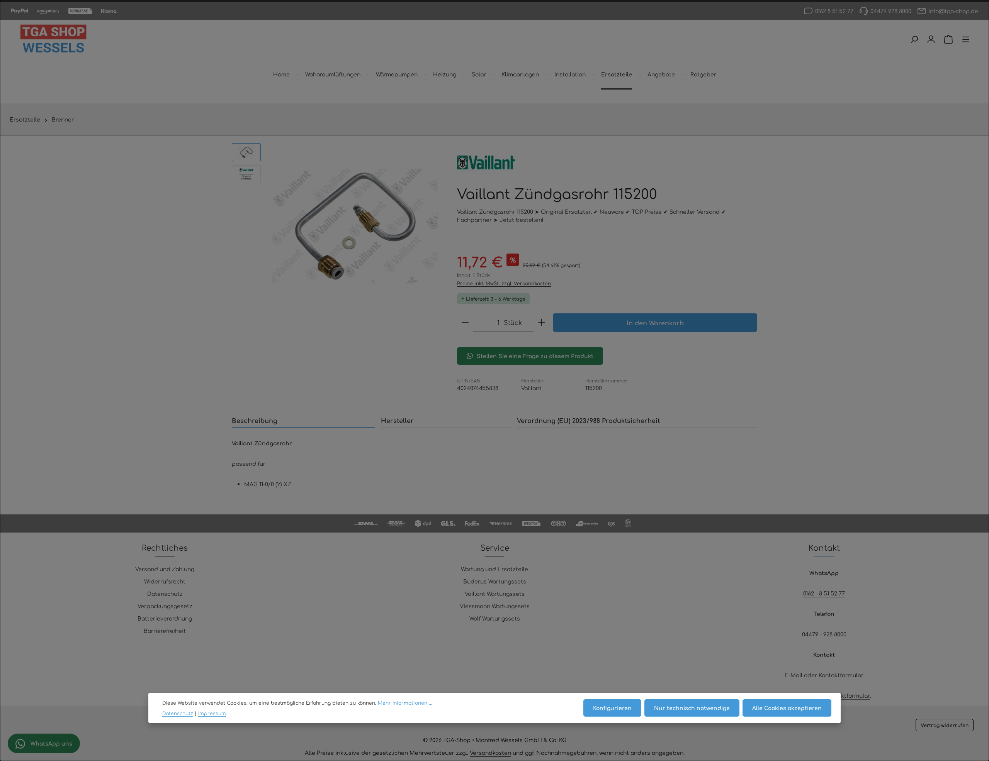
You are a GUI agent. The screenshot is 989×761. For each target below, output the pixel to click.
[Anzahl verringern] (465, 322)
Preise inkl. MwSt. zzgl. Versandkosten (504, 283)
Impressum (212, 713)
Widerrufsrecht (164, 581)
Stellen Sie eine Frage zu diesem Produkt (535, 355)
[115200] (354, 226)
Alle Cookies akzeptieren (787, 707)
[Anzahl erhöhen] (542, 322)
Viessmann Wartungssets (495, 605)
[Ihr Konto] (931, 39)
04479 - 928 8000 (824, 634)
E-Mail (793, 674)
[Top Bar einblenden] (966, 39)
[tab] (303, 421)
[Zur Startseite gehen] (53, 39)
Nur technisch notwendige (692, 707)
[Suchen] (914, 39)
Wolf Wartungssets (494, 618)
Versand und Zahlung (164, 568)
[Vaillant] (486, 162)
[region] (336, 226)
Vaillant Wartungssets (495, 593)
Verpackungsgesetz (165, 605)
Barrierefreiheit (165, 630)
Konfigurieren (612, 707)
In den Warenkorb (655, 322)
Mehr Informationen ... (405, 703)
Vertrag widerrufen (945, 725)
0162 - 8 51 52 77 (824, 593)
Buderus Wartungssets (494, 581)
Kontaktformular (841, 674)
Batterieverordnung (165, 618)
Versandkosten (490, 752)
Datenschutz (165, 593)
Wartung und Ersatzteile (494, 568)
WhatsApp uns (50, 743)
